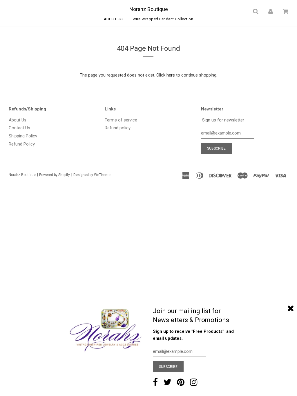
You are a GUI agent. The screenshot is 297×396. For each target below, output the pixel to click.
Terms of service (121, 120)
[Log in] (270, 11)
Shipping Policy (23, 136)
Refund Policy (22, 144)
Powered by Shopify (54, 175)
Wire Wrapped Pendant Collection (163, 19)
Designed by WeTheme (92, 175)
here (170, 75)
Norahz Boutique (148, 9)
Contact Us (19, 127)
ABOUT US (113, 19)
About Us (17, 120)
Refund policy (118, 127)
